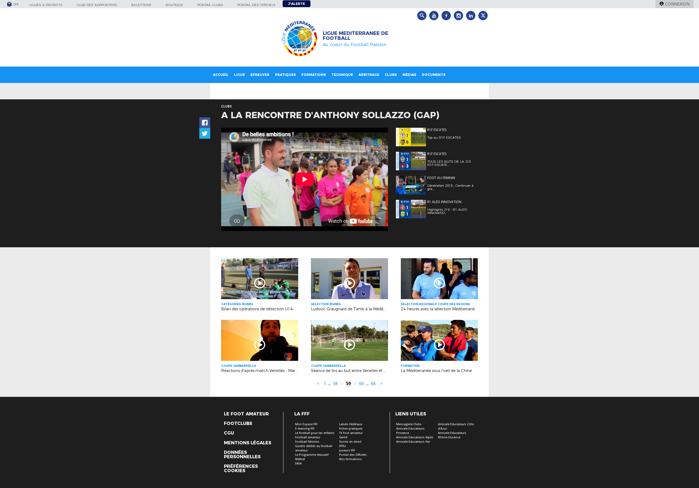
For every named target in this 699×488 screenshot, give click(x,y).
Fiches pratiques (351, 428)
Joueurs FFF (347, 450)
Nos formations (350, 459)
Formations (313, 75)
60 (361, 383)
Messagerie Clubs (409, 424)
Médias (409, 75)
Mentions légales (247, 443)
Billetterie (141, 4)
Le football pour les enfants (314, 433)
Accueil (221, 75)
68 (373, 383)
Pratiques (285, 75)
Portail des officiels (256, 4)
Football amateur (307, 437)
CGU (229, 433)
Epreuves (259, 75)
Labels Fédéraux (350, 424)
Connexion (677, 4)
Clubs (391, 75)
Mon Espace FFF (306, 424)
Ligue (239, 75)
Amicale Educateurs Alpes (414, 437)
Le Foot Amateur (246, 414)
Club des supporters (97, 4)
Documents (434, 75)
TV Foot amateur (351, 433)
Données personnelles (242, 454)
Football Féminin (307, 442)
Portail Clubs (210, 4)
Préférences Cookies (241, 468)
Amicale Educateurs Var (413, 442)
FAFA (298, 463)
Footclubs (238, 423)
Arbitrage (369, 75)
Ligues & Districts (46, 4)
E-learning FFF (305, 428)
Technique (342, 75)
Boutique (174, 4)
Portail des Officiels (353, 455)
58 (335, 383)
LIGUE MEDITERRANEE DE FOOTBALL (355, 35)
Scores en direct (350, 442)
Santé (343, 437)
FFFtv (342, 446)
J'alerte (296, 4)
